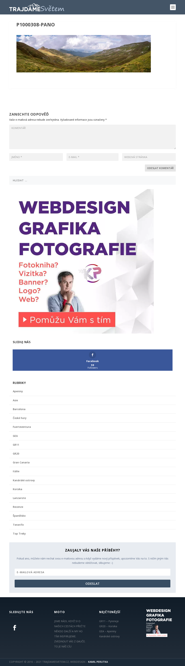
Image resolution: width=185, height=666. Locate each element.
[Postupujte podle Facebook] (14, 627)
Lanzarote (19, 498)
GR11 (16, 444)
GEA (15, 436)
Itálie (16, 471)
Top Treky (19, 533)
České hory (20, 418)
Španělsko (19, 515)
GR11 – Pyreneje (109, 621)
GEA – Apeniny (107, 631)
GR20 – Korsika (108, 626)
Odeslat (92, 583)
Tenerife (18, 524)
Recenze (18, 507)
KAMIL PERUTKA (98, 661)
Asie (15, 400)
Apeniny (18, 391)
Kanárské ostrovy (24, 480)
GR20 (16, 453)
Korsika (17, 489)
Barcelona (19, 409)
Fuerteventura (22, 427)
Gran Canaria (21, 462)
